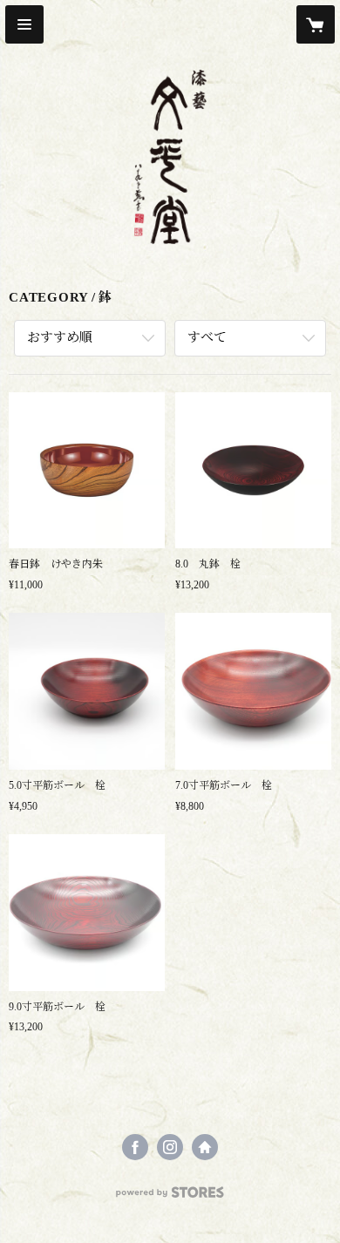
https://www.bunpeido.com (205, 1147)
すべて (207, 337)
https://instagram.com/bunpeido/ (170, 1147)
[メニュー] (24, 24)
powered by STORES (170, 1197)
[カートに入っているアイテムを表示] (315, 24)
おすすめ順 (59, 337)
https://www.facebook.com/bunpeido (135, 1147)
